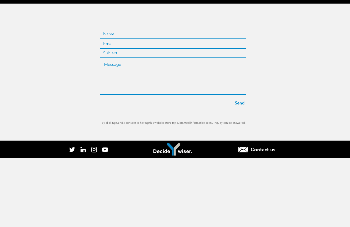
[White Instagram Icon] (94, 149)
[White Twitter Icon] (72, 149)
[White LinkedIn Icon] (83, 149)
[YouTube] (105, 149)
